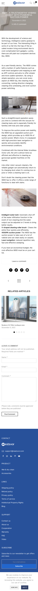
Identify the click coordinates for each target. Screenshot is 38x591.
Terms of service (8, 499)
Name (5, 357)
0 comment (21, 24)
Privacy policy (7, 495)
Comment (6, 376)
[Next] (34, 314)
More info (14, 587)
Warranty (5, 532)
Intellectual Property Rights (12, 503)
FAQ (3, 536)
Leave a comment (19, 261)
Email (4, 367)
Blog (3, 506)
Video (4, 539)
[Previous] (4, 314)
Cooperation (7, 528)
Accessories (6, 473)
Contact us (6, 521)
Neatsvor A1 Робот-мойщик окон (13, 325)
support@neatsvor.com (14, 451)
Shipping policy (8, 488)
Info (15, 24)
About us (5, 524)
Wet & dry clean (8, 470)
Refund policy (7, 491)
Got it (25, 587)
